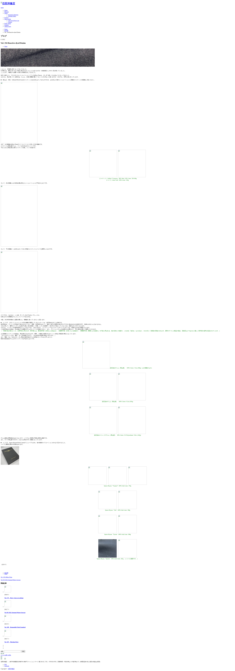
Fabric (6, 13)
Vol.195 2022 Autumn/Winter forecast (10, 580)
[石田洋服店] (8, 3)
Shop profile (7, 19)
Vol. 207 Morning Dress (11, 642)
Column (6, 25)
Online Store (7, 26)
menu (2, 7)
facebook (6, 666)
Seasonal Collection (13, 14)
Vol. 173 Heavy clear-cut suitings (13, 598)
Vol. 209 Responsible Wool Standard (15, 627)
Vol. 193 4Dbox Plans (6, 577)
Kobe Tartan (7, 23)
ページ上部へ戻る (6, 655)
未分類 (6, 30)
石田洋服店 (11, 669)
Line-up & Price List (13, 20)
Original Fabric (12, 16)
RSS (5, 664)
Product (6, 17)
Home (6, 10)
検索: (2, 651)
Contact (10, 22)
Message (6, 12)
